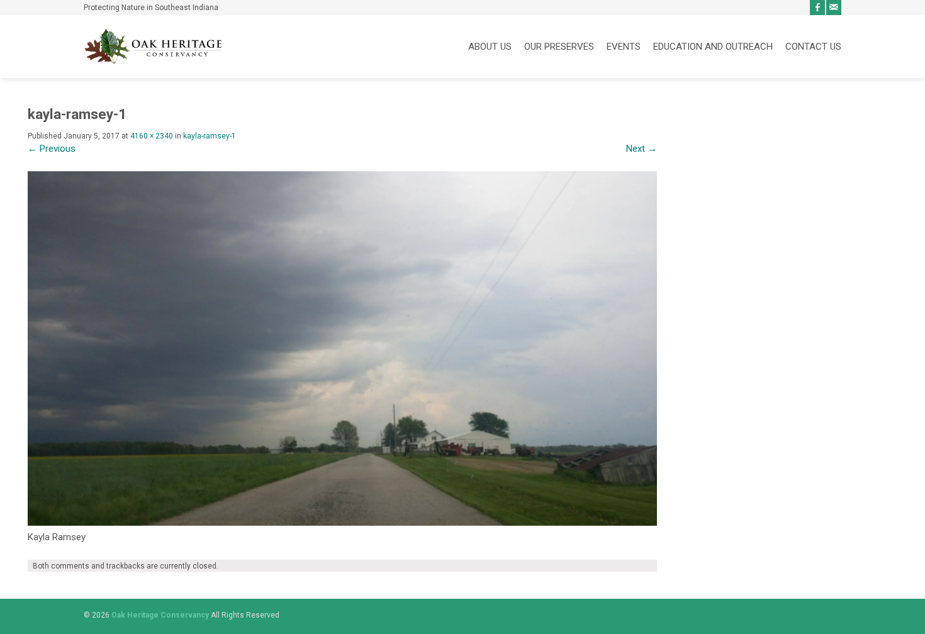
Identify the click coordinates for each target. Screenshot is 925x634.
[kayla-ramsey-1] (342, 522)
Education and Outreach (713, 46)
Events (624, 46)
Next (641, 148)
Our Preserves (559, 46)
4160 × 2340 (151, 136)
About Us (490, 46)
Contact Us (813, 46)
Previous (52, 148)
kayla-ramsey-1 (209, 136)
